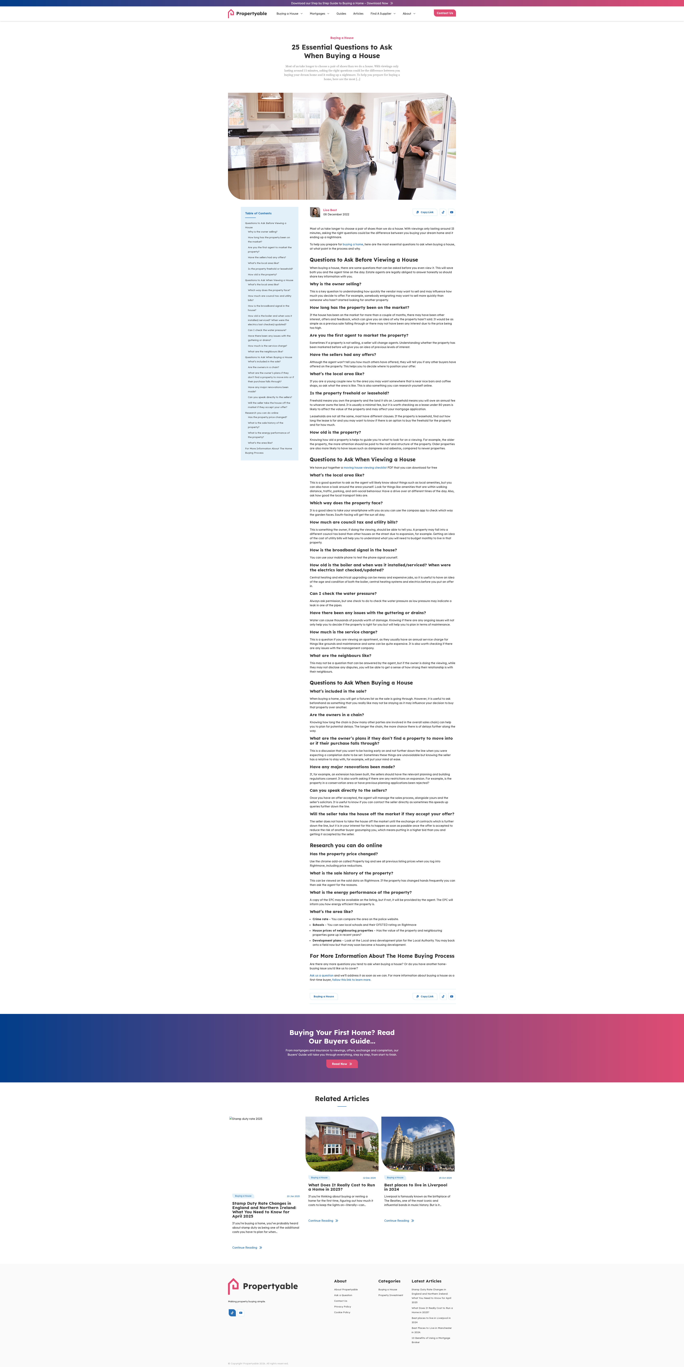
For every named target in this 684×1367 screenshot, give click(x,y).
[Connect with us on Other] (443, 212)
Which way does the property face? (269, 290)
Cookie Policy (342, 1312)
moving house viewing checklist (365, 467)
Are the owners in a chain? (263, 367)
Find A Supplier (380, 13)
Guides (341, 13)
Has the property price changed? (267, 417)
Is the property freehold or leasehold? (270, 268)
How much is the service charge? (267, 345)
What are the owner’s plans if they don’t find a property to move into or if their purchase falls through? (271, 377)
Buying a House (287, 13)
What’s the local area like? (263, 262)
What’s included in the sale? (264, 361)
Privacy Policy (342, 1306)
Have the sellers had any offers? (267, 257)
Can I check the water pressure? (267, 329)
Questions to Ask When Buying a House (268, 357)
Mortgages (317, 13)
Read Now (340, 1064)
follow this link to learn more (351, 979)
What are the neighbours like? (265, 351)
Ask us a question (321, 975)
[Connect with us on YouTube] (451, 212)
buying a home (353, 244)
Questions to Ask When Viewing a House (269, 280)
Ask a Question (343, 1295)
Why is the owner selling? (263, 231)
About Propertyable (346, 1289)
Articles (358, 13)
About (407, 13)
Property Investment (390, 1295)
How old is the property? (262, 274)
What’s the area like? (260, 442)
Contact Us (445, 13)
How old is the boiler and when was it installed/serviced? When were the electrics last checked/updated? (270, 320)
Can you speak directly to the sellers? (270, 397)
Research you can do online (261, 412)
